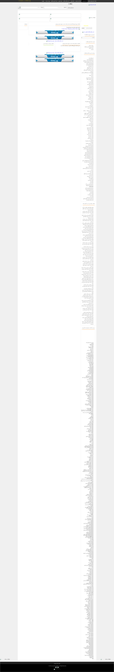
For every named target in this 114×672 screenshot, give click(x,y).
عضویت (43, 1)
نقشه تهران (72, 1)
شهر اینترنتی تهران (57, 663)
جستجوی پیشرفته (71, 7)
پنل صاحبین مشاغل (54, 1)
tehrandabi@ (86, 25)
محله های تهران (85, 1)
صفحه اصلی (94, 11)
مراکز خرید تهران (78, 1)
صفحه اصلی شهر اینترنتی (92, 1)
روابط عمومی (60, 1)
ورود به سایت (48, 1)
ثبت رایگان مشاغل (66, 1)
